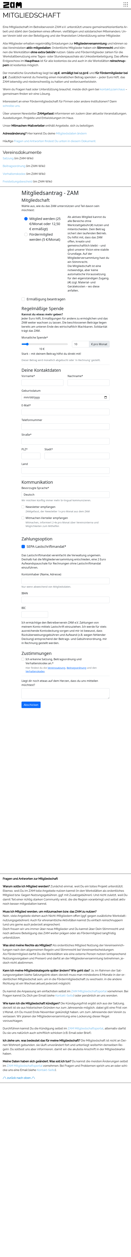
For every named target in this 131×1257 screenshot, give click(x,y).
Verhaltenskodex (14, 173)
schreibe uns (11, 106)
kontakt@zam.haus (112, 89)
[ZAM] (12, 4)
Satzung (8, 158)
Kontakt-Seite (64, 995)
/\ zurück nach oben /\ (19, 1077)
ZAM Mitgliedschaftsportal (89, 991)
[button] (125, 4)
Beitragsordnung (14, 166)
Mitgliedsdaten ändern (71, 133)
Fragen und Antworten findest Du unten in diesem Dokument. (55, 141)
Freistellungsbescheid (17, 181)
